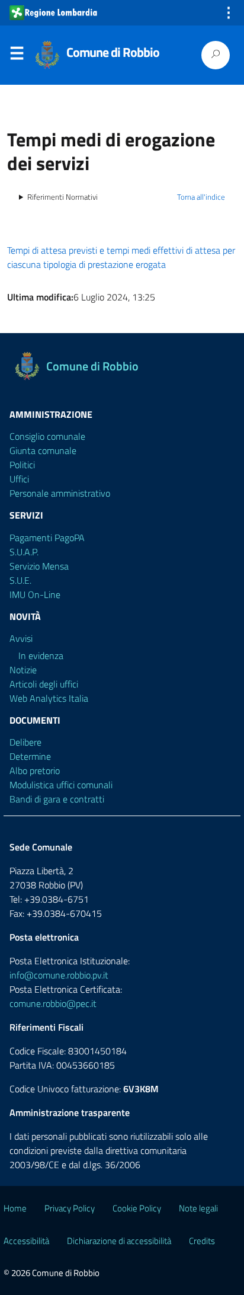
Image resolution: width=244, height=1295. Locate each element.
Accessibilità (26, 1241)
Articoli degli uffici (43, 684)
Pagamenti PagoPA (47, 537)
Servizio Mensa (39, 566)
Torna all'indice (201, 197)
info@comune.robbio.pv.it (58, 975)
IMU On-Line (34, 594)
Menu (16, 56)
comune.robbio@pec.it (53, 1003)
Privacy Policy (69, 1208)
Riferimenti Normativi (62, 197)
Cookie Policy (137, 1208)
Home (15, 1208)
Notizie (23, 670)
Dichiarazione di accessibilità (119, 1241)
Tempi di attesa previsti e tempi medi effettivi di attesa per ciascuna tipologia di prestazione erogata (121, 257)
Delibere (25, 742)
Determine (30, 756)
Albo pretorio (34, 770)
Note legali (198, 1208)
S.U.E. (20, 580)
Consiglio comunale (47, 436)
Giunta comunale (42, 450)
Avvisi (21, 638)
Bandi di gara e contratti (56, 799)
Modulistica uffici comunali (61, 785)
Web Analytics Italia (48, 698)
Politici (22, 465)
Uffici (19, 479)
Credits (202, 1241)
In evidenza (40, 655)
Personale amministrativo (59, 493)
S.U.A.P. (23, 552)
